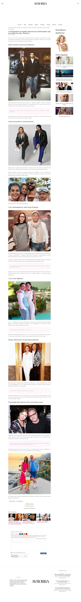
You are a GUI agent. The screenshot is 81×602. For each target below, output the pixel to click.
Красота (20, 24)
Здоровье (30, 24)
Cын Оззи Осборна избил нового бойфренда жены (64, 91)
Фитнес (36, 24)
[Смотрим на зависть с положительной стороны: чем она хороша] (64, 60)
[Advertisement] (40, 15)
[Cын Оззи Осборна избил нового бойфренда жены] (64, 86)
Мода (25, 24)
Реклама (60, 24)
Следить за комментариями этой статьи (18, 552)
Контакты (12, 585)
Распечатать (20, 501)
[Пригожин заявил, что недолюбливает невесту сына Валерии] (64, 97)
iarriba (13, 501)
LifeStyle (42, 24)
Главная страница (12, 27)
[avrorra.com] (8, 3)
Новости (54, 24)
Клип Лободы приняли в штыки (64, 116)
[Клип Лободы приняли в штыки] (64, 110)
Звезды (48, 24)
